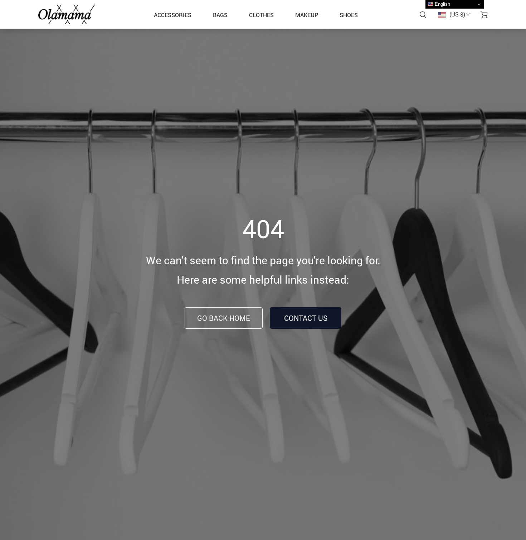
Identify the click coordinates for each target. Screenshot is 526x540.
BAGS (220, 15)
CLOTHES (261, 15)
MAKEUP (306, 15)
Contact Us (305, 318)
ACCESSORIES (172, 15)
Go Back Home (223, 318)
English (441, 4)
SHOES (349, 15)
